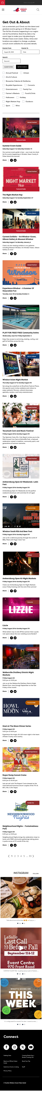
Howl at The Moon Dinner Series (17, 726)
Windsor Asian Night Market (15, 379)
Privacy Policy (8, 1071)
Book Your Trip (1, 2)
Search (5, 57)
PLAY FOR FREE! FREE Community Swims (21, 332)
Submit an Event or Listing (11, 1067)
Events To (25, 48)
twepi (20, 879)
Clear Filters (8, 67)
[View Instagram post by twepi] (39, 915)
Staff (23, 1067)
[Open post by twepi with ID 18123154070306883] (21, 998)
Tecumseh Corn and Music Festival (18, 431)
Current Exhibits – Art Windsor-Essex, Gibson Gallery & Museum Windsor (19, 237)
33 (30, 856)
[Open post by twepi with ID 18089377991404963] (21, 948)
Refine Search (22, 67)
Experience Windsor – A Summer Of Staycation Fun (18, 289)
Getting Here (7, 1055)
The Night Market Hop (13, 194)
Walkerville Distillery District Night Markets (18, 673)
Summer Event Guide (12, 145)
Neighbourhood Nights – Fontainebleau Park (20, 827)
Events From (7, 48)
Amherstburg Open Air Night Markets (19, 578)
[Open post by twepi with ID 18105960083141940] (21, 897)
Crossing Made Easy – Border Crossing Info (28, 1056)
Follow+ (36, 873)
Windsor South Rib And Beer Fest (17, 531)
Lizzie (5, 625)
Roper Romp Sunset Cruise (14, 775)
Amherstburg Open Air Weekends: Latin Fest (20, 483)
